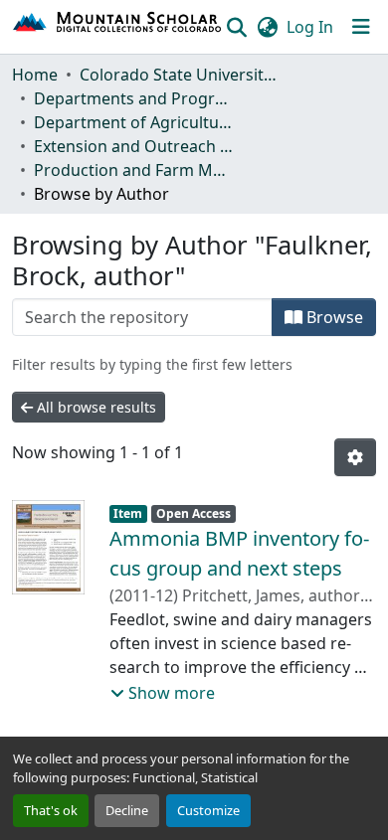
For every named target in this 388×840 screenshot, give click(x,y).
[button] (118, 27)
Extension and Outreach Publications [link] (133, 146)
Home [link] (35, 74)
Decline (126, 810)
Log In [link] (310, 27)
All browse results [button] (94, 407)
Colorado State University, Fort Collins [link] (179, 74)
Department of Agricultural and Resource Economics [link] (133, 122)
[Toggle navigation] (361, 27)
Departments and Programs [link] (133, 98)
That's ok (51, 810)
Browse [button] (332, 317)
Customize (208, 810)
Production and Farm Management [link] (133, 170)
